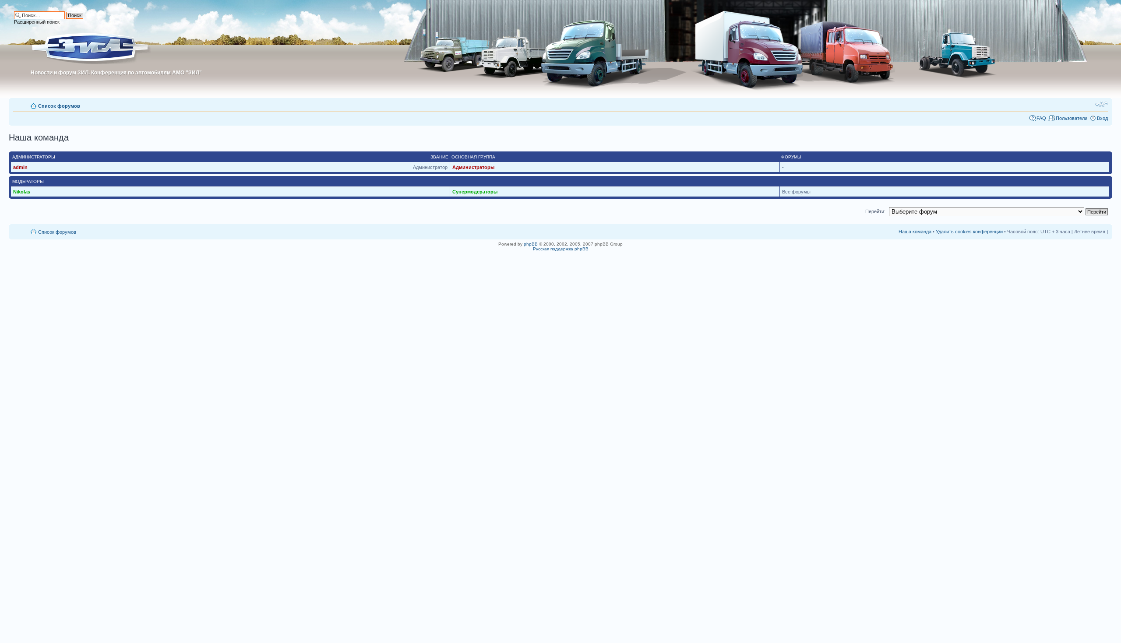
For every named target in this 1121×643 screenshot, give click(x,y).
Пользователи (1071, 118)
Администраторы (473, 167)
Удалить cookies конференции (969, 231)
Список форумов (59, 106)
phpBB (531, 244)
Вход (1102, 118)
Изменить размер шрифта (1101, 104)
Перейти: (875, 211)
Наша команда (915, 231)
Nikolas (21, 191)
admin (20, 167)
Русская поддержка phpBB (561, 248)
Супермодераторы (474, 191)
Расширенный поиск (37, 22)
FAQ (1041, 118)
